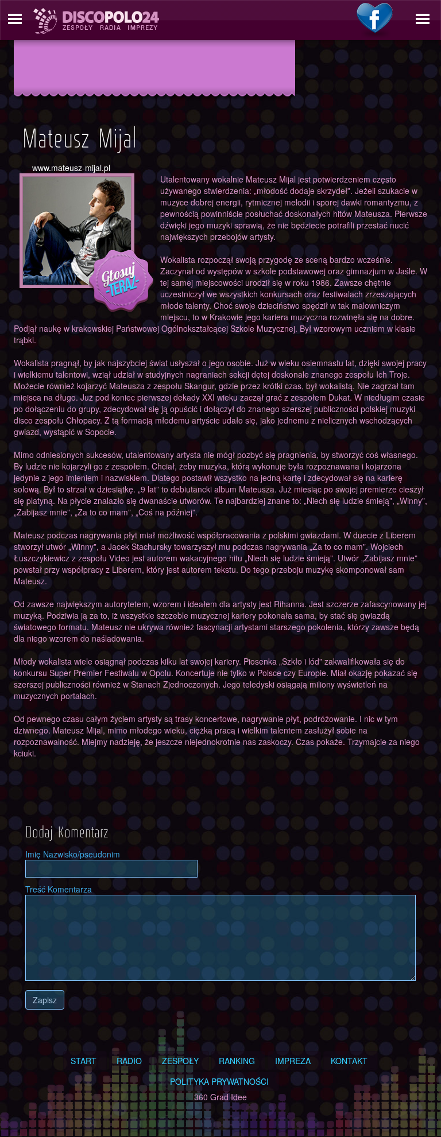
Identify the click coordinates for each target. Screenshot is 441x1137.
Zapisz (45, 1000)
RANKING (237, 1060)
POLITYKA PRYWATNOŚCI (219, 1081)
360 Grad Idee (220, 1097)
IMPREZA (293, 1060)
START (83, 1060)
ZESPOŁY (180, 1060)
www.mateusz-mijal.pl (71, 167)
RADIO (129, 1060)
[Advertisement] (154, 67)
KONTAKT (349, 1060)
